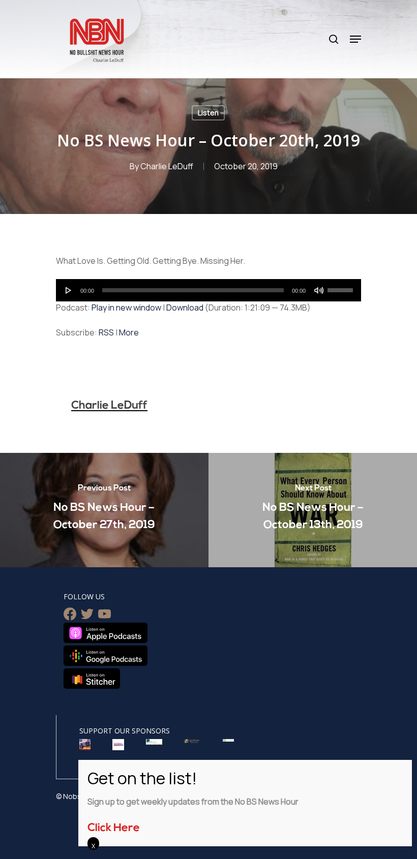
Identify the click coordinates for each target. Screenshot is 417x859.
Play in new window (126, 307)
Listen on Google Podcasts (105, 656)
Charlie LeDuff (166, 166)
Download (184, 307)
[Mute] (318, 290)
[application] (208, 290)
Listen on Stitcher (92, 678)
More (129, 332)
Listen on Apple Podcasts (105, 633)
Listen (208, 112)
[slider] (341, 286)
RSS (106, 332)
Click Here (113, 828)
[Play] (68, 290)
